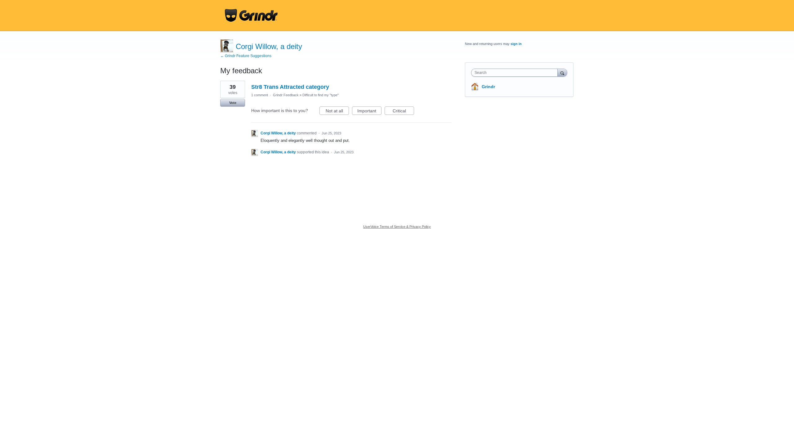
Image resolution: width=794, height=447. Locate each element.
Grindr (488, 86)
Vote (232, 103)
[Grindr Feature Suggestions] (251, 15)
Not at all (337, 111)
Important (369, 111)
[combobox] (516, 72)
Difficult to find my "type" (320, 95)
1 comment (259, 95)
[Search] (562, 72)
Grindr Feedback (286, 95)
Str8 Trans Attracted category (290, 87)
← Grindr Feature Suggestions (245, 56)
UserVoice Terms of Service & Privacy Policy (397, 226)
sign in (516, 44)
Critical (403, 111)
